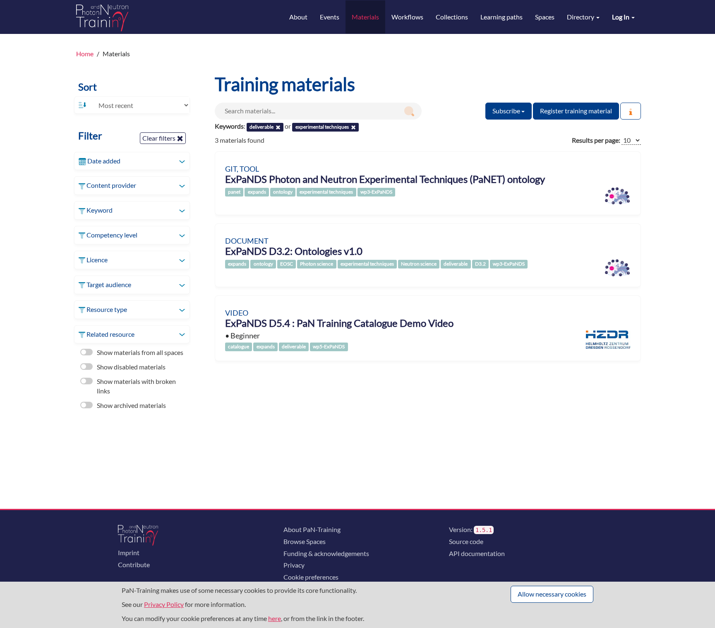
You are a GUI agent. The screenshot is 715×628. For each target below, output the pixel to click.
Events (329, 17)
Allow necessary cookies (552, 594)
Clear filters (159, 138)
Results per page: (596, 140)
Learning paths (501, 17)
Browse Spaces (304, 541)
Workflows (407, 17)
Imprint (128, 552)
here (274, 618)
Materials (365, 17)
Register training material (576, 111)
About (298, 17)
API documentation (477, 553)
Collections (452, 17)
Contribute (134, 564)
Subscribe (506, 111)
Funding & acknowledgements (326, 553)
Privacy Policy (164, 604)
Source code (466, 541)
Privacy (294, 565)
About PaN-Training (312, 529)
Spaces (544, 17)
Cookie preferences (310, 577)
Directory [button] (581, 17)
